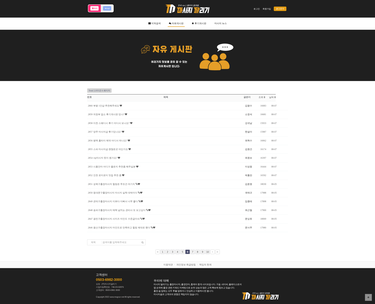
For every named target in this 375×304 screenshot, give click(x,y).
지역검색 (156, 23)
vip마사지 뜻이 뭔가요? (105, 158)
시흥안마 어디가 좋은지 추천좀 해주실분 (114, 166)
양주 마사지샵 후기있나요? (107, 132)
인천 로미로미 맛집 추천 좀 (107, 175)
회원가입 (267, 9)
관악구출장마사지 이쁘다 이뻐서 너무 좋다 (115, 201)
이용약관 (168, 264)
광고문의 (280, 9)
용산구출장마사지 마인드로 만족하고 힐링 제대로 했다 (122, 227)
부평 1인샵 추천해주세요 (106, 105)
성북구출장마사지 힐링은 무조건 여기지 (114, 184)
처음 (157, 252)
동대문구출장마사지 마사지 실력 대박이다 (115, 192)
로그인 (257, 9)
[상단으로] (368, 297)
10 (207, 251)
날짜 (271, 97)
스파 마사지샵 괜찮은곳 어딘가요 (110, 149)
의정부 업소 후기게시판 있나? (109, 114)
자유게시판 (177, 23)
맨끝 (217, 252)
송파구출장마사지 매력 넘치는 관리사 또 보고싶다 (119, 210)
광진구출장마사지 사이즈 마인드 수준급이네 (116, 219)
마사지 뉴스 (220, 23)
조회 (261, 97)
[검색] (142, 242)
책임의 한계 (205, 264)
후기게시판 (200, 23)
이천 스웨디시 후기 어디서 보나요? (111, 123)
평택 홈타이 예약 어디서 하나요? (110, 140)
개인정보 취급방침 (186, 264)
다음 (212, 252)
